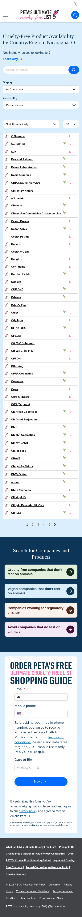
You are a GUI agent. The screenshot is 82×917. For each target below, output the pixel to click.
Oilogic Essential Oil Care (27, 505)
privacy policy (28, 811)
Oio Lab (16, 512)
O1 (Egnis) (18, 143)
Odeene (16, 297)
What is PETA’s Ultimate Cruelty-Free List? (31, 847)
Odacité (16, 281)
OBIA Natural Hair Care (25, 182)
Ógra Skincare (20, 396)
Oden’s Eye (18, 305)
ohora (15, 482)
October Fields (20, 274)
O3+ (13, 151)
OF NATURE (19, 327)
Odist (14, 312)
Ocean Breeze (20, 221)
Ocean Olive (19, 228)
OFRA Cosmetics (22, 373)
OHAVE (15, 458)
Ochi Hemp (18, 266)
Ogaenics (17, 381)
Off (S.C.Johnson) (23, 343)
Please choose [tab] (15, 105)
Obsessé (17, 205)
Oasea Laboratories (24, 167)
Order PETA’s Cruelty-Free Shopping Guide (40, 857)
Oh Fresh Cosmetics (24, 411)
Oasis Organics (21, 174)
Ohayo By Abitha (22, 466)
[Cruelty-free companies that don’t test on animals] (41, 572)
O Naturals (18, 136)
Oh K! (14, 427)
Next (55, 524)
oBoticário (18, 198)
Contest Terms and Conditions (32, 891)
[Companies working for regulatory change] (41, 610)
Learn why (10, 59)
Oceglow (17, 259)
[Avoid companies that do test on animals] (41, 629)
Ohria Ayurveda (21, 489)
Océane (16, 244)
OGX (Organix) (20, 404)
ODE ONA (17, 289)
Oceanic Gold (20, 251)
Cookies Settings (16, 874)
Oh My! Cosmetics (23, 434)
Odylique (17, 320)
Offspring (17, 366)
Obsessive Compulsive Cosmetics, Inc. (36, 213)
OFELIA (16, 335)
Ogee (14, 389)
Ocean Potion (20, 236)
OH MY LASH (19, 442)
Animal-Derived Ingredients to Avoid (47, 867)
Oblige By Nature (22, 190)
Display (8, 82)
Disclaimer (54, 884)
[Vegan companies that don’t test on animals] (41, 591)
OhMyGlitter (19, 474)
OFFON (16, 358)
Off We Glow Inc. (22, 350)
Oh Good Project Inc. (24, 419)
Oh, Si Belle (18, 450)
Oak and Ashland (22, 159)
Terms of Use (28, 898)
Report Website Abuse (51, 898)
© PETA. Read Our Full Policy (26, 884)
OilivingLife (18, 497)
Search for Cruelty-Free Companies (44, 853)
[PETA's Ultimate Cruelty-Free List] (39, 15)
